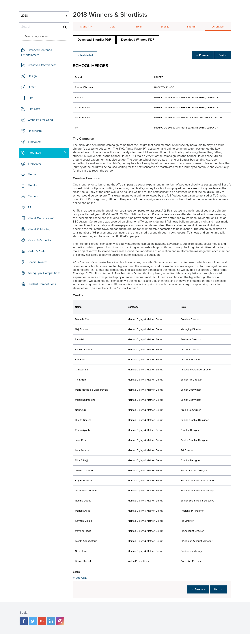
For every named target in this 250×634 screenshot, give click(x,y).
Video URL (80, 578)
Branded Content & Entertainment (36, 52)
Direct (32, 87)
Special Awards (37, 262)
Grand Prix (86, 26)
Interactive (35, 164)
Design (32, 76)
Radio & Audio (37, 251)
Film (30, 98)
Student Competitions (42, 284)
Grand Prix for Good (40, 120)
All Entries (218, 26)
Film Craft (34, 109)
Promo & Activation (40, 240)
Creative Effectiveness (42, 65)
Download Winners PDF (137, 39)
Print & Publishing (39, 229)
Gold (112, 26)
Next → (223, 55)
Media (32, 174)
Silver (139, 26)
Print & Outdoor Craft (41, 218)
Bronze (165, 26)
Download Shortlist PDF (94, 39)
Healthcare (35, 131)
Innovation (35, 142)
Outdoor (33, 196)
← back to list (85, 55)
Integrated (34, 153)
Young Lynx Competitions (44, 273)
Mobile (32, 185)
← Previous (202, 55)
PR (29, 207)
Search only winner (36, 36)
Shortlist (191, 26)
